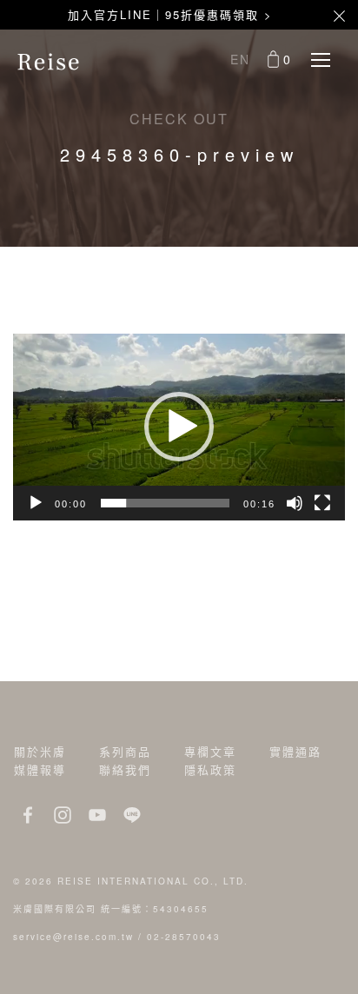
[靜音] (294, 503)
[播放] (35, 503)
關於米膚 (40, 751)
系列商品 (125, 751)
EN (240, 59)
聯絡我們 (125, 769)
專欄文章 (210, 751)
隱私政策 (210, 769)
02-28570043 (184, 937)
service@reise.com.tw (73, 937)
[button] (179, 426)
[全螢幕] (322, 503)
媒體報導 (40, 769)
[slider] (165, 503)
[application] (179, 427)
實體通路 (295, 751)
